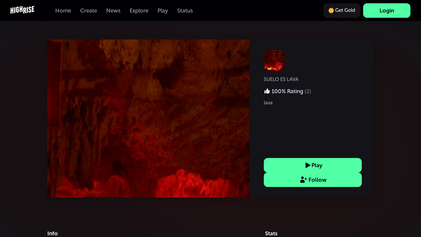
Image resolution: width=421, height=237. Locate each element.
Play (316, 165)
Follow (318, 179)
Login (387, 10)
